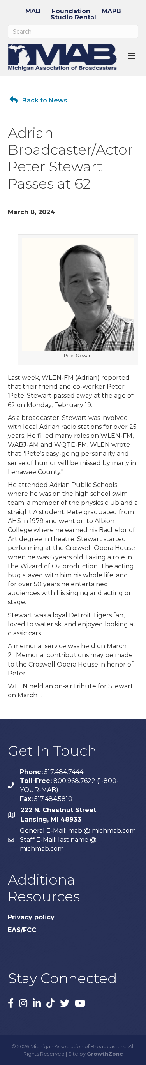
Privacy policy (31, 917)
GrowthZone (105, 1054)
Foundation (71, 11)
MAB (32, 11)
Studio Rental (73, 17)
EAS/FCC (22, 930)
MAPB (111, 11)
